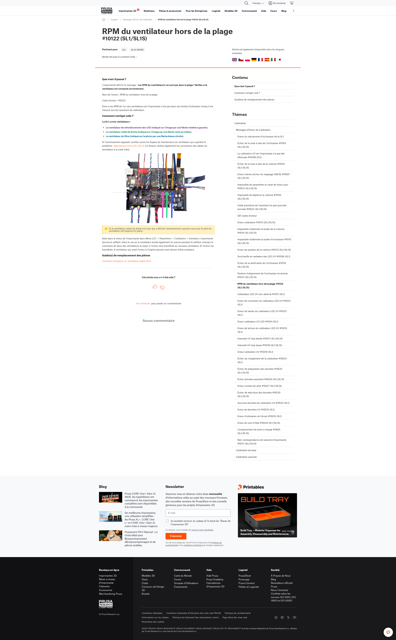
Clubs (145, 583)
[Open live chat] (388, 632)
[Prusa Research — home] (106, 11)
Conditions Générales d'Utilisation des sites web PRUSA (193, 613)
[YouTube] (294, 617)
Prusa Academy (214, 579)
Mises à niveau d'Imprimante (107, 581)
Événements (180, 586)
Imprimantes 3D (108, 575)
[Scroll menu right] (293, 10)
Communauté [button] (249, 10)
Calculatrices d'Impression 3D (215, 584)
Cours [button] (273, 10)
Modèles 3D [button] (231, 10)
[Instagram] (282, 617)
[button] (234, 59)
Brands (146, 593)
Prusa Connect (247, 583)
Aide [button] (263, 10)
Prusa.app (244, 579)
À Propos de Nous (281, 575)
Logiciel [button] (216, 10)
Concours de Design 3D (153, 588)
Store (145, 579)
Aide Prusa (212, 575)
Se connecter (143, 303)
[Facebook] (275, 617)
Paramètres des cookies (153, 621)
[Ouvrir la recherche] (246, 3)
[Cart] (292, 3)
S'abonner (176, 536)
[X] (288, 617)
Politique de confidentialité (238, 613)
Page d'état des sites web (234, 617)
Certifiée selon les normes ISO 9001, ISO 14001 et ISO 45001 (283, 597)
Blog (273, 579)
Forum (177, 579)
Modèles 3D (148, 575)
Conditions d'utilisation (193, 545)
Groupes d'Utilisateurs (186, 583)
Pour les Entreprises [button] (196, 10)
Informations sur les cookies (155, 617)
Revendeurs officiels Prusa (282, 584)
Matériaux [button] (149, 10)
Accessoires (105, 589)
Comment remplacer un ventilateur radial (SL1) (126, 261)
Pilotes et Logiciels (249, 586)
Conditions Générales (152, 613)
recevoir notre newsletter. (202, 530)
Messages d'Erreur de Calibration (137, 19)
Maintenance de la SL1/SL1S (129, 145)
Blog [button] (283, 10)
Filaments (104, 586)
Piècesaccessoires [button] (170, 10)
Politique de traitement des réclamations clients (195, 617)
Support (114, 19)
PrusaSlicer (245, 575)
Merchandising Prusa (110, 593)
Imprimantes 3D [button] (129, 10)
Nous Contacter (279, 589)
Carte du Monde (183, 575)
